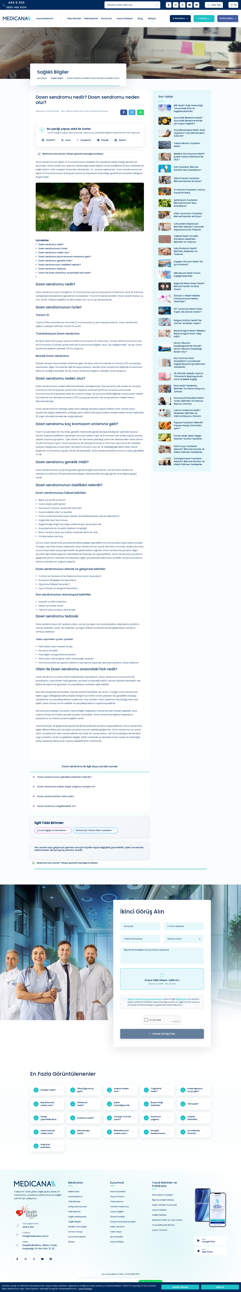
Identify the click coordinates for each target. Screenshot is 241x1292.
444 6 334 (28, 1227)
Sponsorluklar (116, 1236)
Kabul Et (220, 1287)
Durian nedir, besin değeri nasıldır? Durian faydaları (188, 437)
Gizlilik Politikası (159, 1215)
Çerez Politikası (85, 1288)
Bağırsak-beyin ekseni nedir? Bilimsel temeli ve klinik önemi (189, 286)
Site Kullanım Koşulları (162, 1194)
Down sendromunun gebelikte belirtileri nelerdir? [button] (64, 777)
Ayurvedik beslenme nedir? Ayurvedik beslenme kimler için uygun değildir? (188, 120)
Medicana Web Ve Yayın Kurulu (167, 1220)
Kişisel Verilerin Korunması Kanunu (145, 999)
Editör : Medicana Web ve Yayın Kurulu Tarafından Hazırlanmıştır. (84, 111)
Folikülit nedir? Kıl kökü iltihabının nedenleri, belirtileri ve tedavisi (186, 239)
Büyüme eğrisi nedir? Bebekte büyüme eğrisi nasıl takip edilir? (189, 333)
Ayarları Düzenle (180, 1287)
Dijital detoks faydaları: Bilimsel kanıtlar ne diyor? (188, 180)
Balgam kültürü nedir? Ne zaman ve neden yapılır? (188, 322)
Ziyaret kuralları (117, 1216)
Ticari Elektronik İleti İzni (163, 1225)
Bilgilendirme (182, 999)
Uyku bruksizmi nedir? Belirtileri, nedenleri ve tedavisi (185, 251)
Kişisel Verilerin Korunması (164, 1205)
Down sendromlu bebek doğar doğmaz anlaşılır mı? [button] (66, 786)
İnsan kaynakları (118, 1191)
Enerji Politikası (117, 1241)
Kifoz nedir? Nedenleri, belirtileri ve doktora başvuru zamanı (189, 388)
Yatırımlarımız (116, 1201)
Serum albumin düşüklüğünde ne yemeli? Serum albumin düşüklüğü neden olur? (188, 347)
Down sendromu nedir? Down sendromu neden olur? (93, 78)
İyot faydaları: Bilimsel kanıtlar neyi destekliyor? (187, 168)
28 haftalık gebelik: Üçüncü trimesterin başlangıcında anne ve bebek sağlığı (188, 376)
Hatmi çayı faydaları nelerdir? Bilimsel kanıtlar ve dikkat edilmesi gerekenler (189, 449)
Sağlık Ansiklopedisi (77, 1216)
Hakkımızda (73, 1191)
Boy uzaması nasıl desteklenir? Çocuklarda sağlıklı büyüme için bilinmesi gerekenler (189, 362)
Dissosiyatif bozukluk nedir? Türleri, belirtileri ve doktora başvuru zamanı (189, 400)
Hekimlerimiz (74, 1211)
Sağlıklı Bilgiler (57, 78)
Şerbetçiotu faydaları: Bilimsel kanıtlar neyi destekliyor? (186, 203)
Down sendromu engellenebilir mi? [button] (56, 806)
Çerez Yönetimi (159, 1230)
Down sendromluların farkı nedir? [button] (55, 796)
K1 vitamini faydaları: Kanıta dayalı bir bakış (189, 191)
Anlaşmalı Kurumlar (77, 1206)
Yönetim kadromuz (119, 1206)
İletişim (71, 1241)
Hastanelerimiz (75, 1196)
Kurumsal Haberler (77, 1236)
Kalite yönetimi (117, 1226)
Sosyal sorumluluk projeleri (123, 1221)
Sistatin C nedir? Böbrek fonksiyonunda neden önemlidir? (187, 298)
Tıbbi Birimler (74, 1201)
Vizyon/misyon (117, 1196)
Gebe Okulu (116, 1231)
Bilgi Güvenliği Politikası (163, 1199)
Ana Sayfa (42, 78)
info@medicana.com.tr (35, 1236)
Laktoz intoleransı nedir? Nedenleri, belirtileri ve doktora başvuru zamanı (187, 413)
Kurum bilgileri (117, 1211)
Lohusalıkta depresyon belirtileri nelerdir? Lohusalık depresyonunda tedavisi (189, 226)
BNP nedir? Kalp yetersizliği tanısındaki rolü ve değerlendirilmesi (188, 108)
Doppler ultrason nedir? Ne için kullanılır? (188, 263)
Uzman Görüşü (75, 1231)
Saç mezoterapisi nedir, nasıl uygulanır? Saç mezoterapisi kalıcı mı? (189, 133)
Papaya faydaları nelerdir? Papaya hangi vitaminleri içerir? (188, 425)
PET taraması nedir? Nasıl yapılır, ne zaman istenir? (188, 310)
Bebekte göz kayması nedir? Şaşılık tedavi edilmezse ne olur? (189, 156)
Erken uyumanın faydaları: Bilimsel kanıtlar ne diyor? (188, 215)
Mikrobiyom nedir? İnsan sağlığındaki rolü (187, 274)
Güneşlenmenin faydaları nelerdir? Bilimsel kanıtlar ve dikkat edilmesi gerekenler (189, 461)
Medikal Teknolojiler (77, 1226)
